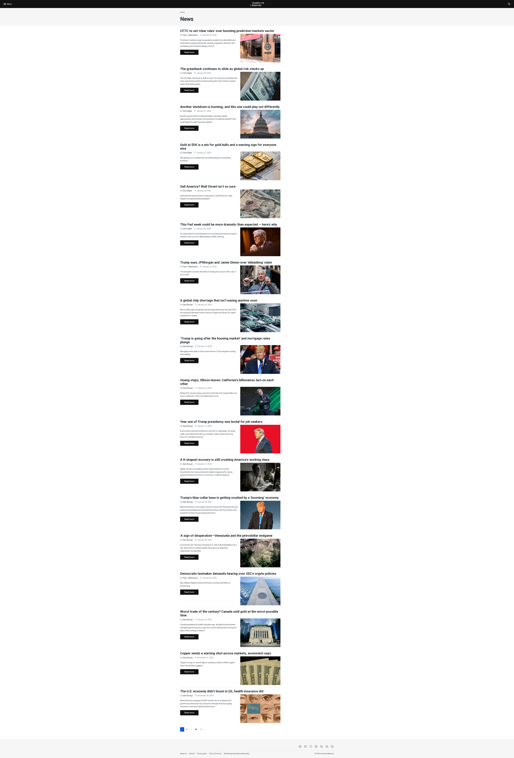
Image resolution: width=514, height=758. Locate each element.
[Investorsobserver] (257, 4)
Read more (187, 53)
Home (182, 12)
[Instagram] (326, 746)
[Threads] (332, 746)
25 (196, 729)
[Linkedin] (316, 746)
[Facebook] (305, 746)
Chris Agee (187, 73)
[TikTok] (321, 746)
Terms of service (215, 754)
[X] (300, 746)
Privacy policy (202, 754)
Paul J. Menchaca (190, 35)
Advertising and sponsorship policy (237, 754)
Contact (192, 754)
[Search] (509, 4)
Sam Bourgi (188, 305)
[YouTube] (310, 746)
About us (183, 754)
